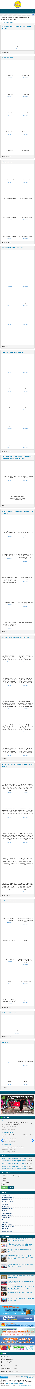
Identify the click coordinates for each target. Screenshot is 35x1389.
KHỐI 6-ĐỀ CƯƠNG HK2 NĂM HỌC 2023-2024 (13, 1161)
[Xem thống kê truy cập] (4, 1377)
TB (2, 1120)
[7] (9, 419)
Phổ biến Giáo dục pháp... (8, 1226)
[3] (9, 381)
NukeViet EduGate (25, 1376)
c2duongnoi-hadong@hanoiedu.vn (14, 1383)
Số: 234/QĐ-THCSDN (7, 1132)
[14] (25, 295)
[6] (25, 400)
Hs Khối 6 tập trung (7, 57)
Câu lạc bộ (5, 1204)
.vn (9, 1385)
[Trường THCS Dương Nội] (17, 4)
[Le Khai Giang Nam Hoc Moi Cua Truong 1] (9, 911)
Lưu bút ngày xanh (7, 1224)
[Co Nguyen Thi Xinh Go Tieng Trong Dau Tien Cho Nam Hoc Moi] (25, 1052)
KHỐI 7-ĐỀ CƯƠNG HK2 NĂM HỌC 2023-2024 (13, 1163)
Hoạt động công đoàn (7, 1208)
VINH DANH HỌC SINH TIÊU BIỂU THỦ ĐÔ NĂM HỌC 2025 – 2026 (20, 1276)
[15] (9, 295)
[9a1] (17, 1023)
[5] (9, 400)
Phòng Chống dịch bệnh (8, 1231)
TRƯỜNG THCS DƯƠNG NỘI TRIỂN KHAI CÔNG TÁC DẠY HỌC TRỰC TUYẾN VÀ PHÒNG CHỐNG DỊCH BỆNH (20, 1288)
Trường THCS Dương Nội (9, 901)
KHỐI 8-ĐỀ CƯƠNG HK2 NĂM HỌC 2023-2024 (13, 1158)
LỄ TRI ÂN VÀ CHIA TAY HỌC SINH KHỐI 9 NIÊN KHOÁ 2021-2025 (20, 1282)
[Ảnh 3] (9, 1074)
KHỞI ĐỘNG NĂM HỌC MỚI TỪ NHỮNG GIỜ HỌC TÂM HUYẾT (19, 1250)
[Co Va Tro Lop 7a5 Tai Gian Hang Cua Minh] (25, 570)
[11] (9, 333)
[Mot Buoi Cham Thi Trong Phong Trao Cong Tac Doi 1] (9, 992)
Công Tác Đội (5, 1206)
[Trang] (1, 22)
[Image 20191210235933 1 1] (9, 933)
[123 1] (9, 973)
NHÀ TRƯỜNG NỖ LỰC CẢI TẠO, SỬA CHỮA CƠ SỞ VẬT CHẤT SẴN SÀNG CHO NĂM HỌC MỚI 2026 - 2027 (20, 1257)
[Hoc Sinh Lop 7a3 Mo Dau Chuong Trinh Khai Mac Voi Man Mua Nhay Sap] (9, 615)
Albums (6, 22)
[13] (9, 314)
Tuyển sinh (5, 1211)
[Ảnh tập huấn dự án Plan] (9, 172)
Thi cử (4, 1220)
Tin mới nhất (5, 1236)
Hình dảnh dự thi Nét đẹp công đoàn (12, 247)
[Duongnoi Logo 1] (9, 952)
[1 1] (9, 258)
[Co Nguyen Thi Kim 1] (25, 973)
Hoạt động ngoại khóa (7, 1202)
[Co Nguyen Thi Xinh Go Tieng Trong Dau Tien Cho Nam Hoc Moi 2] (25, 952)
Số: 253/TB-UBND (6, 1144)
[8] (25, 419)
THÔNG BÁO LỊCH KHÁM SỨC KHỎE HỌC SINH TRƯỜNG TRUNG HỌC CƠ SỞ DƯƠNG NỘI (20, 1244)
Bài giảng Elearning (7, 1229)
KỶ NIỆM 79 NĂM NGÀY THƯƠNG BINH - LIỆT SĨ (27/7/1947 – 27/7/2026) (20, 1265)
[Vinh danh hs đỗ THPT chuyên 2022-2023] (25, 469)
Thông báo (5, 1222)
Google (4, 1180)
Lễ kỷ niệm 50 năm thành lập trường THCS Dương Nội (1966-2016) (20, 1299)
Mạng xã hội (6, 1182)
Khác (4, 1184)
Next (31, 1104)
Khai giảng (5, 1042)
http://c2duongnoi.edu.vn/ (24, 1385)
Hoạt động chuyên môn (8, 1197)
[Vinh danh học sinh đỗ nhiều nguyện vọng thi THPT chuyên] (9, 469)
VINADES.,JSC (30, 1377)
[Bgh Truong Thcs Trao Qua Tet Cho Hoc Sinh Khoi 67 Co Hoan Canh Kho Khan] (9, 523)
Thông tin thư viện (6, 1213)
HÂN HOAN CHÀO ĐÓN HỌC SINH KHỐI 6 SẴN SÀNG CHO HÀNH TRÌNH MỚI (20, 1239)
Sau (32, 1140)
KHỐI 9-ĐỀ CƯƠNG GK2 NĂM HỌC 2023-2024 (13, 1169)
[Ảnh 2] (25, 1074)
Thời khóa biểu (6, 1217)
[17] (9, 277)
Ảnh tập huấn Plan (7, 162)
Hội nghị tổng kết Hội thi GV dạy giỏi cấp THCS (15, 637)
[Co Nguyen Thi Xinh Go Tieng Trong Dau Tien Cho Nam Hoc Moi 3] (25, 911)
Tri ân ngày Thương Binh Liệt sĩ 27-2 (12, 352)
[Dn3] (9, 1052)
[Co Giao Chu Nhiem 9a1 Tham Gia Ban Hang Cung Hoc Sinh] (9, 547)
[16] (25, 277)
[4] (25, 381)
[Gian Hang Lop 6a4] (9, 595)
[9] (9, 437)
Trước (2, 1140)
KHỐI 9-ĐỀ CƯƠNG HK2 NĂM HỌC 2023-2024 (13, 1166)
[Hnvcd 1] (25, 933)
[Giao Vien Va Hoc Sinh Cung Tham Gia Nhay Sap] (25, 595)
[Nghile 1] (25, 992)
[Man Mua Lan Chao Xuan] (25, 615)
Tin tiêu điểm (5, 1273)
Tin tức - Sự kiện (6, 1195)
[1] (9, 362)
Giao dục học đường (7, 1215)
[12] (25, 314)
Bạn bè (4, 1178)
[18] (25, 258)
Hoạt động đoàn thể (7, 1199)
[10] (25, 333)
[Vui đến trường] (9, 68)
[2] (17, 38)
